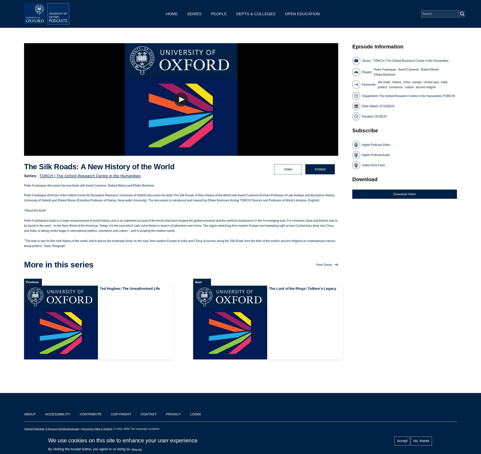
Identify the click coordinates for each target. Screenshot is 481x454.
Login (195, 414)
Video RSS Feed (373, 165)
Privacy (173, 414)
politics (382, 87)
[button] (181, 100)
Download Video (404, 194)
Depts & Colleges (255, 14)
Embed (320, 169)
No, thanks (421, 441)
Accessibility (57, 414)
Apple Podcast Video (376, 144)
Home (172, 14)
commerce (396, 87)
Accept (402, 441)
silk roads (384, 82)
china (406, 82)
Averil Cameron (408, 69)
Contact (149, 414)
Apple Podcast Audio (376, 155)
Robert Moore (430, 69)
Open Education (302, 14)
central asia (431, 82)
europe (417, 82)
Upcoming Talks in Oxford (96, 428)
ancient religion (426, 87)
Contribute (91, 414)
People (219, 14)
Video (288, 169)
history (396, 82)
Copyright (121, 414)
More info (137, 449)
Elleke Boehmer (384, 74)
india (444, 82)
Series (194, 14)
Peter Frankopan (385, 69)
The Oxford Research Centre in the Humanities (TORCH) (417, 96)
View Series (324, 264)
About (30, 414)
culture (409, 87)
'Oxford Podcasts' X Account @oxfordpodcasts (51, 428)
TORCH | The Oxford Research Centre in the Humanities (90, 176)
